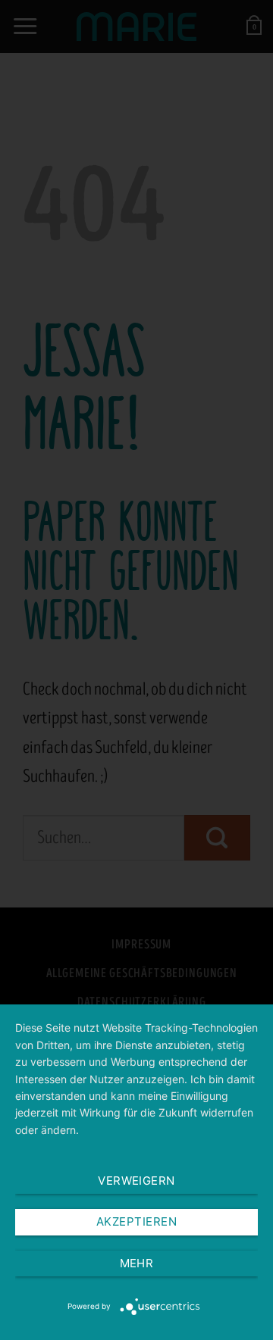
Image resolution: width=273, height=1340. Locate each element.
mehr (137, 1263)
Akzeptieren (136, 1221)
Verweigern (136, 1180)
